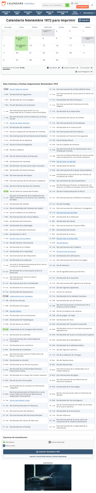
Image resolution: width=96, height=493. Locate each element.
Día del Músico (62, 243)
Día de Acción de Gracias (66, 251)
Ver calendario (83, 7)
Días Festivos (10, 442)
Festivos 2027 (39, 13)
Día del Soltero (15, 311)
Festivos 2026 (17, 13)
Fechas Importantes (58, 442)
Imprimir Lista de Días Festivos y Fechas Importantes (48, 456)
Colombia (29, 3)
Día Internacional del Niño (67, 212)
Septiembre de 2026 (62, 13)
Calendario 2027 (28, 13)
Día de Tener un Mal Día (66, 161)
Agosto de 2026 (50, 13)
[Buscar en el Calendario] (67, 5)
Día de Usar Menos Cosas (20, 400)
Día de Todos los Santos (19, 89)
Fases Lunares (10, 446)
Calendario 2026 (6, 13)
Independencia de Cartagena (21, 296)
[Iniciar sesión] (92, 5)
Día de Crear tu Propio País (67, 238)
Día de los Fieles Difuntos (20, 123)
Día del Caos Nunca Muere (20, 238)
